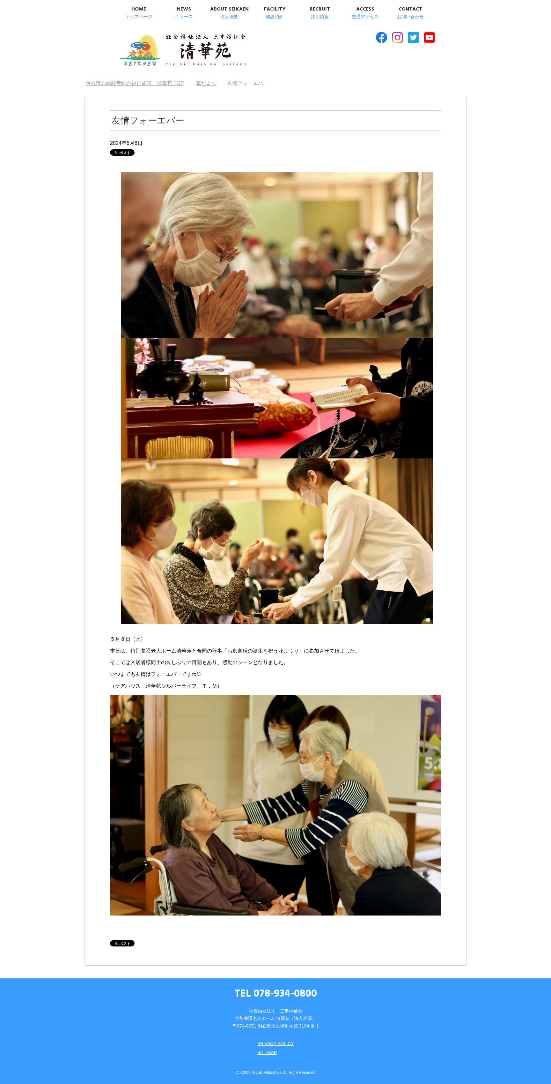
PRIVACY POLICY (275, 1043)
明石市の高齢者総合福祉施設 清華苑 (182, 51)
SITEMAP (267, 1052)
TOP (138, 83)
